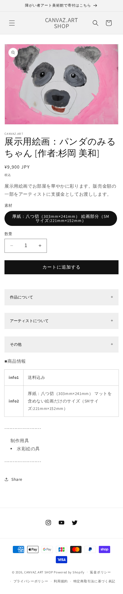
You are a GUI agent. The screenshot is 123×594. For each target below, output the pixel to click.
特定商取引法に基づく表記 (94, 581)
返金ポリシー (100, 572)
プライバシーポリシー (30, 581)
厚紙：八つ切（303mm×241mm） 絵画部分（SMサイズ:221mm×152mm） (60, 218)
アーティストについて (29, 321)
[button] (12, 23)
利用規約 (61, 581)
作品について (21, 297)
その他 (15, 344)
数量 (8, 233)
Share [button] (16, 479)
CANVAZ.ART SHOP (38, 572)
